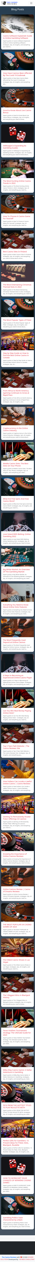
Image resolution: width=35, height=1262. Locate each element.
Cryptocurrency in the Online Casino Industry (15, 429)
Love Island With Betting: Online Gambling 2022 (17, 535)
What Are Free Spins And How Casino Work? (16, 500)
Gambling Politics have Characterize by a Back (13, 1218)
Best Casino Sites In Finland (15, 251)
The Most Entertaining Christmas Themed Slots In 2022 (17, 285)
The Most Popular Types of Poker (17, 320)
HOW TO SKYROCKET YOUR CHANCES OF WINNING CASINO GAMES (17, 1180)
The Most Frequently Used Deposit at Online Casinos (14, 641)
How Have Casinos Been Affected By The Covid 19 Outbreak (17, 74)
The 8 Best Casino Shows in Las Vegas (16, 961)
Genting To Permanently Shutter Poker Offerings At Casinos (17, 817)
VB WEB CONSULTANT (27, 1259)
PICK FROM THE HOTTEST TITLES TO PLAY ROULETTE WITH (17, 1106)
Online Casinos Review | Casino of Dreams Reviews (16, 890)
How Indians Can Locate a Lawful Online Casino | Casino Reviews (17, 782)
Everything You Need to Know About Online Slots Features (15, 606)
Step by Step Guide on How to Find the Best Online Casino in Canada (16, 355)
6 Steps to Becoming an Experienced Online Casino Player (17, 676)
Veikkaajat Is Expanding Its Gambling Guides (14, 146)
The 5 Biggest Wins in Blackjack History (16, 996)
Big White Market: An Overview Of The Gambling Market (16, 570)
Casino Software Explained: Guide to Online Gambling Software (17, 37)
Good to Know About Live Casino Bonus (17, 111)
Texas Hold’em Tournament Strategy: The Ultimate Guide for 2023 (17, 1032)
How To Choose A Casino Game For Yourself (16, 217)
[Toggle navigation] (31, 3)
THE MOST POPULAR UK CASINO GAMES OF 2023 (17, 925)
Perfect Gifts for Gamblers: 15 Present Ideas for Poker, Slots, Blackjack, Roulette (16, 1142)
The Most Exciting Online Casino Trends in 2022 (17, 182)
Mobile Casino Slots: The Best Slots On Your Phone (15, 464)
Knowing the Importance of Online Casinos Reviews (15, 855)
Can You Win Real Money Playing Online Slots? (17, 711)
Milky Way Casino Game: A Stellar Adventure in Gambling (17, 1071)
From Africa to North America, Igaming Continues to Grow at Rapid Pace (16, 392)
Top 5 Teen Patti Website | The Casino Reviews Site (16, 747)
